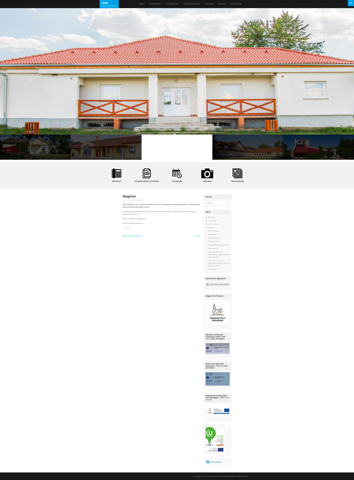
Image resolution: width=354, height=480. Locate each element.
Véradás (197, 236)
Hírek (129, 228)
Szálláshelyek (212, 234)
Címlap (142, 4)
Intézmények (212, 221)
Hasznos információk (191, 4)
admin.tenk (140, 200)
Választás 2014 (213, 241)
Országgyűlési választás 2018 (218, 245)
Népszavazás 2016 (214, 238)
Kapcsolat (222, 4)
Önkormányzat (155, 4)
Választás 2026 (236, 4)
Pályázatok (209, 4)
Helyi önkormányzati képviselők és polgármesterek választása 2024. (218, 263)
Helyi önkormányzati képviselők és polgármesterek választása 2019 (218, 254)
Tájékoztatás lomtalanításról (132, 236)
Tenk (104, 3)
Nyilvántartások (213, 231)
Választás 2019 (213, 248)
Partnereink (212, 269)
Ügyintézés (211, 217)
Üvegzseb (211, 227)
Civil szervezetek (172, 4)
